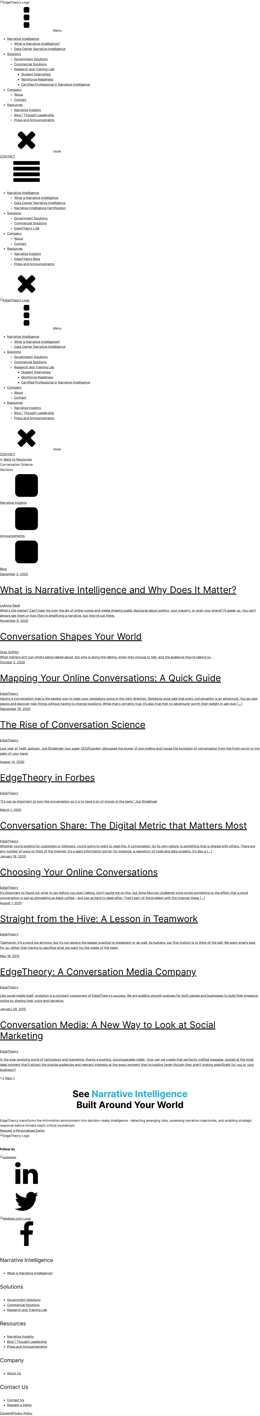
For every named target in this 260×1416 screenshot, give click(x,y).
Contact (20, 100)
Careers (6, 1413)
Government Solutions (31, 59)
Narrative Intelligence (23, 193)
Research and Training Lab (34, 69)
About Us (14, 1373)
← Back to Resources (16, 459)
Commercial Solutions (30, 64)
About (18, 94)
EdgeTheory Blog (27, 259)
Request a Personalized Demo (22, 1130)
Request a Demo (19, 1405)
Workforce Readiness (37, 79)
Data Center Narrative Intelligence (39, 49)
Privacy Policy (22, 1413)
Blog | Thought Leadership (34, 115)
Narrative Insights (27, 110)
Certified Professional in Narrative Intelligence (55, 84)
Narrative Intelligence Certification (40, 208)
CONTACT (7, 156)
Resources (15, 105)
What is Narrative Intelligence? (37, 44)
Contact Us (15, 1400)
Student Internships (36, 74)
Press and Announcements (34, 120)
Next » (10, 1078)
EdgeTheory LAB (26, 228)
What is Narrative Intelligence (36, 198)
